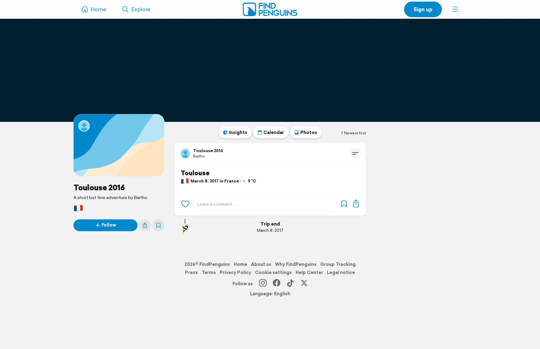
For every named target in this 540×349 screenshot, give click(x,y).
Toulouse (195, 173)
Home (240, 264)
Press (191, 272)
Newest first (355, 133)
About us (261, 264)
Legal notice (341, 272)
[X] (304, 284)
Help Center (309, 272)
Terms (209, 272)
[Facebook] (276, 284)
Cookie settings (273, 272)
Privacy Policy (235, 272)
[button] (455, 9)
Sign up (422, 9)
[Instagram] (263, 284)
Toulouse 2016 (99, 187)
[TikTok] (290, 284)
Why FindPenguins (296, 264)
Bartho (199, 156)
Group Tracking (338, 264)
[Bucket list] (158, 225)
